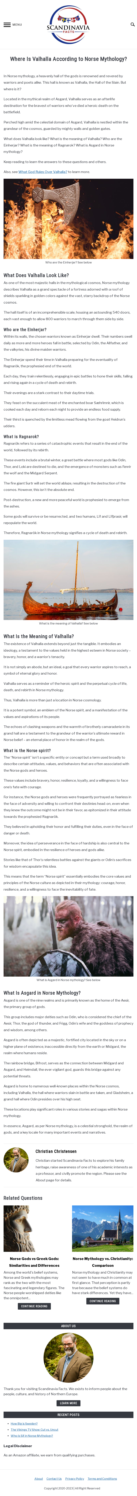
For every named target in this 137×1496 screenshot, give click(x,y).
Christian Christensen (56, 1151)
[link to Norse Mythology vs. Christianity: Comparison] (102, 1228)
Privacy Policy (74, 1478)
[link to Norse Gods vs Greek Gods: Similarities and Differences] (34, 1228)
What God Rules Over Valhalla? (42, 172)
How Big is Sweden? (24, 1423)
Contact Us (54, 1478)
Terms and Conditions (102, 1478)
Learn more (68, 1403)
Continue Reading (34, 1306)
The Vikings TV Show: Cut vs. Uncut (34, 1429)
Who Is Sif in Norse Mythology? (32, 1435)
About (38, 1478)
